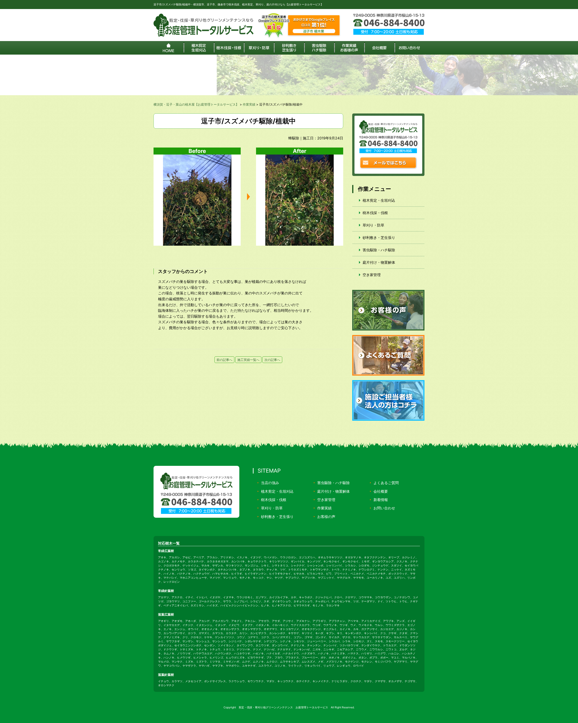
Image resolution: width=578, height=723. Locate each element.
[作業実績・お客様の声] (349, 48)
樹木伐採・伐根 (375, 212)
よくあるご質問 (386, 482)
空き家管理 (372, 275)
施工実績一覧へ (248, 360)
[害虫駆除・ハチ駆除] (319, 48)
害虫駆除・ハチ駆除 (379, 250)
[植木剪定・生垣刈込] (199, 48)
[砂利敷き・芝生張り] (289, 48)
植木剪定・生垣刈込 (379, 200)
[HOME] (169, 48)
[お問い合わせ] (409, 48)
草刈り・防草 (373, 225)
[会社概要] (379, 48)
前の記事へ (224, 360)
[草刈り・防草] (259, 48)
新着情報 (380, 499)
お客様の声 (326, 516)
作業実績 (324, 508)
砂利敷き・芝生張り (379, 237)
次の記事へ (272, 360)
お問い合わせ (384, 508)
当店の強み (270, 482)
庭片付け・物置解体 (379, 262)
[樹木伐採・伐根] (229, 48)
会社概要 (380, 491)
